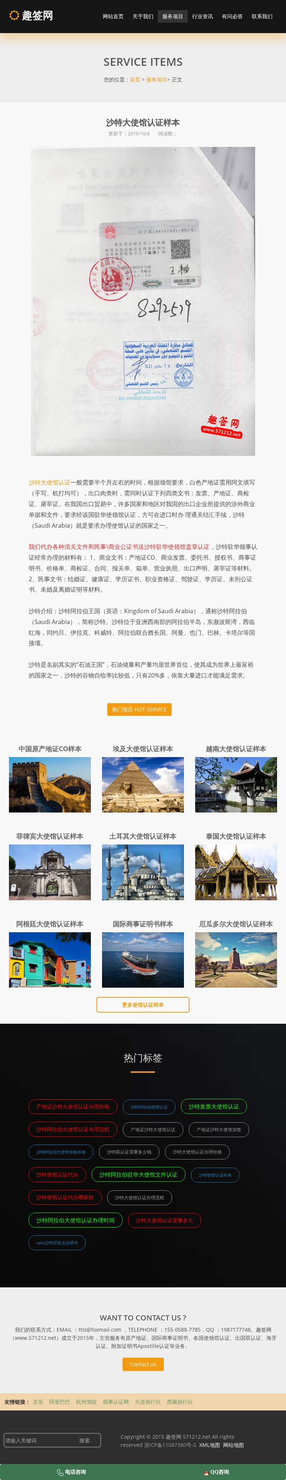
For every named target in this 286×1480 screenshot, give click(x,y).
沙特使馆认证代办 (57, 1174)
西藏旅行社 (180, 1401)
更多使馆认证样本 (143, 1004)
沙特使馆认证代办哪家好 (65, 1197)
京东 (39, 1401)
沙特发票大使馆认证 (214, 1106)
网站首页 (113, 16)
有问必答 (232, 16)
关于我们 (143, 16)
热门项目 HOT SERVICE (139, 709)
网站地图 (233, 1444)
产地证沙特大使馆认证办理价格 (72, 1106)
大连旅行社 (148, 1401)
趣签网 (36, 15)
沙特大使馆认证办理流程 (139, 1197)
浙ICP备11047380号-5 (170, 1444)
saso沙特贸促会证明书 (57, 1242)
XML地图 (209, 1444)
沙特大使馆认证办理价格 (197, 1152)
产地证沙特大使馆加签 (219, 1129)
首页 (135, 79)
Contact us (143, 1364)
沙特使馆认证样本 (215, 1175)
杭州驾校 (87, 1401)
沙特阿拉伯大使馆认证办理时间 (75, 1220)
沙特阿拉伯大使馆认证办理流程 (72, 1129)
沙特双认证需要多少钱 (129, 1152)
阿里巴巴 (60, 1401)
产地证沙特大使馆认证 (153, 1129)
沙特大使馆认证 (49, 482)
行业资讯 (202, 16)
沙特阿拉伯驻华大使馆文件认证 (138, 1174)
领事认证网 (116, 1401)
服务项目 (172, 16)
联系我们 (262, 16)
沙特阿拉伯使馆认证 (149, 1107)
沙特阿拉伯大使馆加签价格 (61, 1152)
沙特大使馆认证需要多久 (164, 1220)
